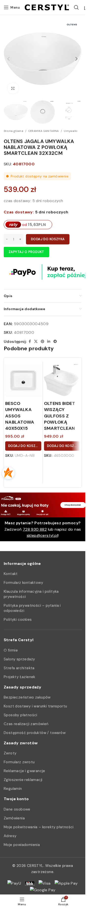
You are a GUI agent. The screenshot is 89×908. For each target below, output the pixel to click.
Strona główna (13, 131)
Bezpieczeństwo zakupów (27, 697)
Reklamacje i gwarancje (24, 770)
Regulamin (13, 788)
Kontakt (11, 573)
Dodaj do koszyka (48, 239)
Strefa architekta (19, 668)
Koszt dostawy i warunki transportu (35, 706)
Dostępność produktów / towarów (35, 732)
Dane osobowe (17, 809)
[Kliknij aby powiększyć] (13, 88)
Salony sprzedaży (19, 659)
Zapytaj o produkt (26, 252)
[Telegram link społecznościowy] (55, 341)
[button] (9, 59)
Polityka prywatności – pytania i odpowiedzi (32, 608)
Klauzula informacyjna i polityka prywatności (31, 594)
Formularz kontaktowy (23, 582)
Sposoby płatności (20, 715)
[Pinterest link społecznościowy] (42, 341)
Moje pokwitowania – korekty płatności (39, 827)
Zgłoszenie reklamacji (23, 779)
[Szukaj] (76, 7)
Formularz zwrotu (19, 762)
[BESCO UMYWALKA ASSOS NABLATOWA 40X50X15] (23, 380)
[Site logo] (47, 7)
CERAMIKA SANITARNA (43, 131)
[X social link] (36, 341)
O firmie (11, 650)
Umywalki (70, 131)
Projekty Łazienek (19, 676)
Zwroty (10, 753)
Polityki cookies (18, 619)
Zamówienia (14, 818)
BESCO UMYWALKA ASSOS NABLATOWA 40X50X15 (19, 415)
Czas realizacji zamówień (26, 723)
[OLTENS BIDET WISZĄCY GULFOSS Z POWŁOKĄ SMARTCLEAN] (62, 380)
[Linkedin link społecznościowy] (49, 341)
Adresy (10, 835)
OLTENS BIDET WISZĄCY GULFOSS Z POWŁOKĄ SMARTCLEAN (59, 415)
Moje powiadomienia (22, 844)
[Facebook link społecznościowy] (30, 341)
